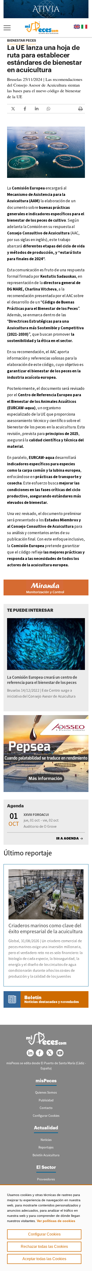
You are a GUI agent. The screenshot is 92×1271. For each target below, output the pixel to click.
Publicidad (46, 1100)
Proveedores (46, 1179)
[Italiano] (84, 27)
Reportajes (46, 1147)
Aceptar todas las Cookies (44, 1259)
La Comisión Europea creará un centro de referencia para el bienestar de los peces (42, 680)
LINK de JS (13, 109)
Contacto (46, 1108)
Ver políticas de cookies (56, 1221)
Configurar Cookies (44, 1234)
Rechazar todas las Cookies (44, 1247)
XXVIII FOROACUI (36, 814)
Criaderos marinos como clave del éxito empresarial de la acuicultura (45, 928)
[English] (77, 27)
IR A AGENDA (67, 838)
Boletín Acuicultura (46, 1155)
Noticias (46, 1140)
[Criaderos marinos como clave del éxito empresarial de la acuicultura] (46, 894)
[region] (46, 1227)
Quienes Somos (46, 1092)
